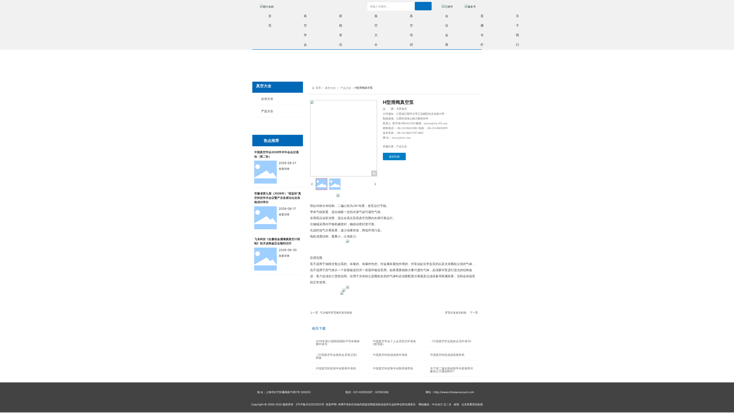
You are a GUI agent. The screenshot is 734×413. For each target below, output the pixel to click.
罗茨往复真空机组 (455, 312)
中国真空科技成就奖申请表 (390, 355)
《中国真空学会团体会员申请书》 (451, 341)
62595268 (382, 392)
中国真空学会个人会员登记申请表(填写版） (394, 342)
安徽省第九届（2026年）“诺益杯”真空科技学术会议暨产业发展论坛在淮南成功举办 (277, 198)
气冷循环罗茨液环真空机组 (336, 312)
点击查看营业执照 (472, 404)
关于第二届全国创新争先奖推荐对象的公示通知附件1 (451, 370)
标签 (456, 404)
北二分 (447, 404)
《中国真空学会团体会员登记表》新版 (337, 356)
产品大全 (345, 87)
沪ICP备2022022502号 (310, 404)
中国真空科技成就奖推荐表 (447, 355)
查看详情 (284, 168)
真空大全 (330, 87)
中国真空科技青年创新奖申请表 (336, 368)
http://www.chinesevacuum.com (454, 392)
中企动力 (437, 404)
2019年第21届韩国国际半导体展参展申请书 (338, 342)
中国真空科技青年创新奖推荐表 (393, 368)
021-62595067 (363, 392)
